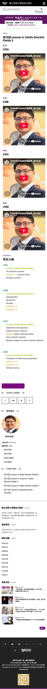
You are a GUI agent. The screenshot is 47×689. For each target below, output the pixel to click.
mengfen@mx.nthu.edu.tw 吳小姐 (24, 663)
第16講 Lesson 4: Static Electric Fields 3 (21, 486)
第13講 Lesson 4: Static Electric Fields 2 (21, 474)
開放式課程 (9, 23)
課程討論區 (9, 458)
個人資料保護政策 (28, 660)
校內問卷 (8, 450)
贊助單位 (5, 547)
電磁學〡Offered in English (24, 23)
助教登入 (5, 575)
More (42, 628)
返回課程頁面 (11, 386)
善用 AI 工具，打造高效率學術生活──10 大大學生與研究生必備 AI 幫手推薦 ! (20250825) (29, 610)
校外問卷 (8, 454)
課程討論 (5, 543)
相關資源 (5, 551)
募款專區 (5, 524)
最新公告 (5, 567)
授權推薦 (5, 555)
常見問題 (5, 571)
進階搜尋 (40, 12)
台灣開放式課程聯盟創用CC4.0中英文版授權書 (30, 620)
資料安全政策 (17, 660)
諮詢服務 (8, 462)
